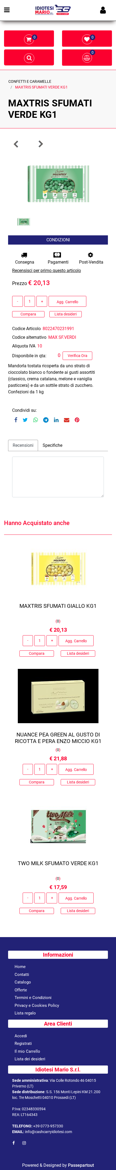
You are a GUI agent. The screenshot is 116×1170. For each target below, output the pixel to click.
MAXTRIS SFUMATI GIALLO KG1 (58, 606)
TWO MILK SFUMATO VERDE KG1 (58, 863)
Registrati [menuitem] (23, 1043)
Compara (28, 314)
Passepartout (81, 1165)
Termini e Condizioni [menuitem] (33, 997)
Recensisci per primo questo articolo (46, 270)
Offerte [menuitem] (21, 990)
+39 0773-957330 (48, 1126)
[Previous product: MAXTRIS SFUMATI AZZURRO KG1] (16, 144)
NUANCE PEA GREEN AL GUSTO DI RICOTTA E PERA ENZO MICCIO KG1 (58, 737)
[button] (58, 182)
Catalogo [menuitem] (23, 982)
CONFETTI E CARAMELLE (29, 81)
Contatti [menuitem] (22, 974)
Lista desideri (65, 314)
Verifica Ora (77, 355)
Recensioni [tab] (23, 445)
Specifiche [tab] (52, 445)
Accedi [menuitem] (21, 1035)
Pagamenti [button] (58, 262)
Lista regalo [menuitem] (25, 1013)
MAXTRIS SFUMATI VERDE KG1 (41, 87)
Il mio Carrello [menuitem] (27, 1051)
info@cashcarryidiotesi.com (48, 1132)
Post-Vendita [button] (91, 262)
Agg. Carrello (67, 302)
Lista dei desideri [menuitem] (30, 1059)
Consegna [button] (24, 262)
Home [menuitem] (20, 966)
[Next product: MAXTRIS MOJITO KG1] (40, 144)
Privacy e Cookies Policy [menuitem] (37, 1005)
